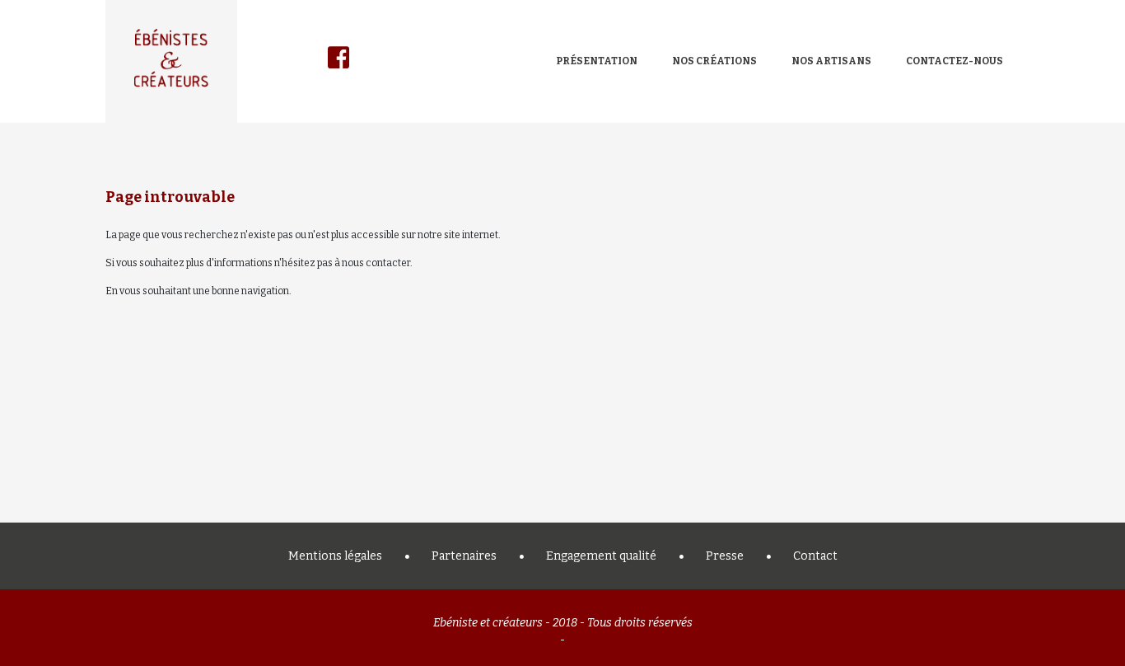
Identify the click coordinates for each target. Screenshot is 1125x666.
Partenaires (464, 556)
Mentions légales (335, 556)
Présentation (596, 61)
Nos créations (714, 61)
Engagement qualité (601, 556)
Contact (815, 556)
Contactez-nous (954, 61)
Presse (725, 556)
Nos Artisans (831, 61)
